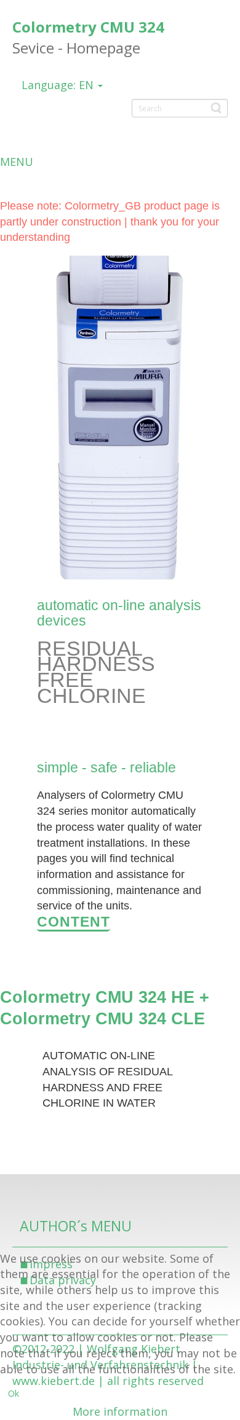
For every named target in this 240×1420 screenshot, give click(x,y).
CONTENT (73, 922)
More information (120, 1411)
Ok (13, 1393)
